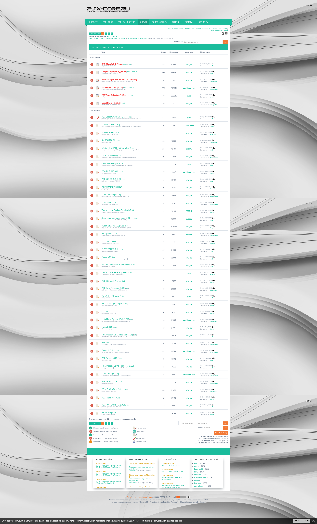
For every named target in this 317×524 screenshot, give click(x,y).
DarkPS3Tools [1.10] (111, 125)
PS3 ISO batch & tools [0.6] (113, 281)
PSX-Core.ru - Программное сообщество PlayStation (107, 39)
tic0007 (189, 219)
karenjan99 (213, 81)
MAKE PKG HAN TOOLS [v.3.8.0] (116, 148)
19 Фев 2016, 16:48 (206, 303)
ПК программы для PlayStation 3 (161, 39)
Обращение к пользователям (139, 497)
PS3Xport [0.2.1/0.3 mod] (112, 87)
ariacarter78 (133, 471)
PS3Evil (189, 211)
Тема (103, 52)
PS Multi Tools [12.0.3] (111, 296)
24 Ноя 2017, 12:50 (206, 194)
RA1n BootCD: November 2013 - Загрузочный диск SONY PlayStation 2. (173, 487)
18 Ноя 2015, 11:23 (206, 366)
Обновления (204, 52)
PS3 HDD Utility (109, 241)
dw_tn (189, 65)
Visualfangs (213, 142)
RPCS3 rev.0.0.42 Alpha (112, 64)
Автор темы (189, 52)
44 (131, 87)
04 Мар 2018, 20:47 (206, 187)
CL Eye (105, 311)
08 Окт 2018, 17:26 (206, 171)
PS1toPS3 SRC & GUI (111, 389)
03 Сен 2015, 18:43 (206, 397)
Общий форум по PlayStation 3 (138, 39)
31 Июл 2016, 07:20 (206, 272)
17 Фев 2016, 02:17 (206, 311)
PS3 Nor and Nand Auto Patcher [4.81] (118, 265)
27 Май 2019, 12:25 (206, 148)
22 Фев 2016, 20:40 (206, 296)
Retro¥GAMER (200, 477)
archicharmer (112, 36)
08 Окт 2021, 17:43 (206, 132)
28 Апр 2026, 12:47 (206, 117)
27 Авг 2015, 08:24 (205, 405)
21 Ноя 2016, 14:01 (206, 257)
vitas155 (197, 475)
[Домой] (108, 9)
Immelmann (213, 321)
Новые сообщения (175, 29)
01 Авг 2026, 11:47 (205, 63)
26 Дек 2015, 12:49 (205, 327)
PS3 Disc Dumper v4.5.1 (112, 117)
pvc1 (211, 66)
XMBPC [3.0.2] (108, 140)
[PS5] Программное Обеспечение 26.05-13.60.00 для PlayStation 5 (108, 466)
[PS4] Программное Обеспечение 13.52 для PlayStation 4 (108, 482)
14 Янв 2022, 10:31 (206, 124)
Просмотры (174, 52)
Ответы (163, 52)
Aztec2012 (213, 134)
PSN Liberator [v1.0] (110, 132)
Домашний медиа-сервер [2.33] (116, 218)
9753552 (212, 243)
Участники (189, 29)
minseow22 (133, 482)
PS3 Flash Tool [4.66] (111, 398)
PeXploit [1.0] (107, 350)
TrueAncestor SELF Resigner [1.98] (117, 335)
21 (135, 72)
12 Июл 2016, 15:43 (206, 280)
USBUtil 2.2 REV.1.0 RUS (171, 465)
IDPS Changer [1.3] (110, 374)
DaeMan (197, 483)
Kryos (212, 126)
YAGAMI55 (189, 125)
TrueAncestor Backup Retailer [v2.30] (118, 210)
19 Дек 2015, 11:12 (205, 342)
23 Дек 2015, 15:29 (205, 334)
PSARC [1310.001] (110, 171)
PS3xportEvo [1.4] (109, 234)
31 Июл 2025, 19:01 (206, 79)
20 (133, 72)
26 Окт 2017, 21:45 (206, 202)
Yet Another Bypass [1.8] (112, 187)
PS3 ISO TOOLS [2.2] (111, 179)
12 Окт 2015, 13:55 (206, 389)
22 (136, 72)
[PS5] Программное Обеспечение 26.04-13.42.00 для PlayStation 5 (108, 474)
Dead (196, 480)
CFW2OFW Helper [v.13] (112, 163)
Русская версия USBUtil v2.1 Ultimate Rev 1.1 (172, 478)
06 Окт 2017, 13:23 (206, 218)
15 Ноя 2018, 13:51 (206, 155)
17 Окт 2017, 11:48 (205, 210)
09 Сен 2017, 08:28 (206, 225)
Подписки (223, 29)
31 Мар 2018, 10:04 (206, 179)
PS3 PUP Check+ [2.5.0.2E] (114, 405)
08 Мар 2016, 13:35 (206, 288)
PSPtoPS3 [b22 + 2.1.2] (112, 381)
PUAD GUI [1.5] (108, 257)
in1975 (189, 149)
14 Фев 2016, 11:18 (206, 319)
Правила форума (203, 29)
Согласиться (301, 521)
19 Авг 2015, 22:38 (205, 412)
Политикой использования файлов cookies (161, 521)
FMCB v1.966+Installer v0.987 (173, 471)
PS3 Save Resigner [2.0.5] (113, 288)
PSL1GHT (106, 343)
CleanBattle (213, 290)
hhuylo (212, 97)
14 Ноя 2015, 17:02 (206, 373)
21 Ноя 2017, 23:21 (206, 102)
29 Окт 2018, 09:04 (206, 163)
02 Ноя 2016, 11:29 (206, 264)
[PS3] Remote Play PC (112, 156)
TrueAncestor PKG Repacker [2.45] (117, 272)
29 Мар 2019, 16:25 (206, 95)
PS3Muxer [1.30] (109, 413)
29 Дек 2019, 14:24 (205, 140)
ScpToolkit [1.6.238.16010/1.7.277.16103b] (119, 79)
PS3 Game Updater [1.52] (113, 304)
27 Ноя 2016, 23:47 (206, 249)
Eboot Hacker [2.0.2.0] (111, 103)
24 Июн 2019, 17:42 (206, 87)
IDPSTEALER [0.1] (110, 249)
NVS (196, 472)
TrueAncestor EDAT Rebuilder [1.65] (118, 366)
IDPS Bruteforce (109, 202)
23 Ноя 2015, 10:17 (206, 358)
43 (130, 87)
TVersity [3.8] (107, 327)
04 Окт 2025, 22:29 (206, 71)
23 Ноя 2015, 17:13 (206, 350)
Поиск (214, 29)
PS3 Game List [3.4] (110, 358)
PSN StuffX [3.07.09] (111, 226)
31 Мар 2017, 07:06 (206, 233)
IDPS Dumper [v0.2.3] (111, 195)
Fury (211, 251)
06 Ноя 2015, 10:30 (206, 381)
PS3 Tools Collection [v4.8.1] (114, 95)
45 (133, 87)
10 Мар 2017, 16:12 (206, 241)
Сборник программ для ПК (114, 72)
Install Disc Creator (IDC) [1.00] (115, 319)
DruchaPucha (214, 158)
